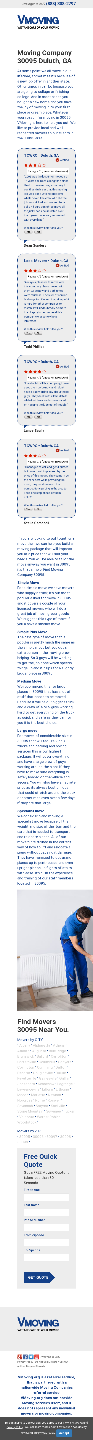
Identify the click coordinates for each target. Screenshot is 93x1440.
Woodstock (26, 1122)
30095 (24, 1136)
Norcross (24, 1100)
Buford (42, 1056)
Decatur (23, 1073)
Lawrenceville (28, 1089)
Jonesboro (26, 1084)
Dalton (61, 1067)
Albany (24, 1045)
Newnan (54, 1094)
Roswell (54, 1100)
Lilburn (47, 1089)
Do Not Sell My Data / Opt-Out (51, 1362)
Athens (59, 1045)
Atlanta (23, 1051)
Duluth (61, 1073)
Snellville (58, 1105)
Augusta (39, 1051)
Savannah (25, 1105)
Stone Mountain (30, 1111)
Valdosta (26, 1116)
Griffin (64, 1078)
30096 (38, 1136)
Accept (64, 1433)
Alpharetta (41, 1045)
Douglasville (43, 1073)
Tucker (69, 1111)
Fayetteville (26, 1078)
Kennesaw (46, 1084)
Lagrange (65, 1084)
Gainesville (47, 1078)
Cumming (45, 1067)
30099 (22, 1142)
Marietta (38, 1094)
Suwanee (53, 1111)
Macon (22, 1094)
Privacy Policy (25, 1362)
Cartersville (26, 1062)
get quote (38, 1277)
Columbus (47, 1062)
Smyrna (42, 1105)
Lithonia (62, 1089)
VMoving (46, 1357)
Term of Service (73, 1422)
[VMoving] (47, 23)
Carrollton (59, 1056)
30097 (51, 1136)
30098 (65, 1136)
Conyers (64, 1062)
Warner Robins (49, 1116)
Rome (40, 1100)
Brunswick (25, 1056)
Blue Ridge (57, 1051)
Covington (25, 1067)
